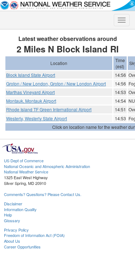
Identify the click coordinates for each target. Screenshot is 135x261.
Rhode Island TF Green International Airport (48, 109)
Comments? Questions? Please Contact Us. (42, 194)
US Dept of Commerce (24, 160)
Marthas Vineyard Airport (30, 92)
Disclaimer (13, 203)
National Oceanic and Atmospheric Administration (47, 166)
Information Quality (20, 209)
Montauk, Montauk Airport (31, 101)
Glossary (12, 220)
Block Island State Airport (30, 75)
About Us (12, 241)
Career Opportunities (22, 247)
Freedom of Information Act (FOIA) (34, 235)
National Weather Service (26, 171)
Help (8, 215)
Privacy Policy (16, 230)
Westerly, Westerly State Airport (36, 118)
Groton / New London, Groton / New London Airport (56, 83)
